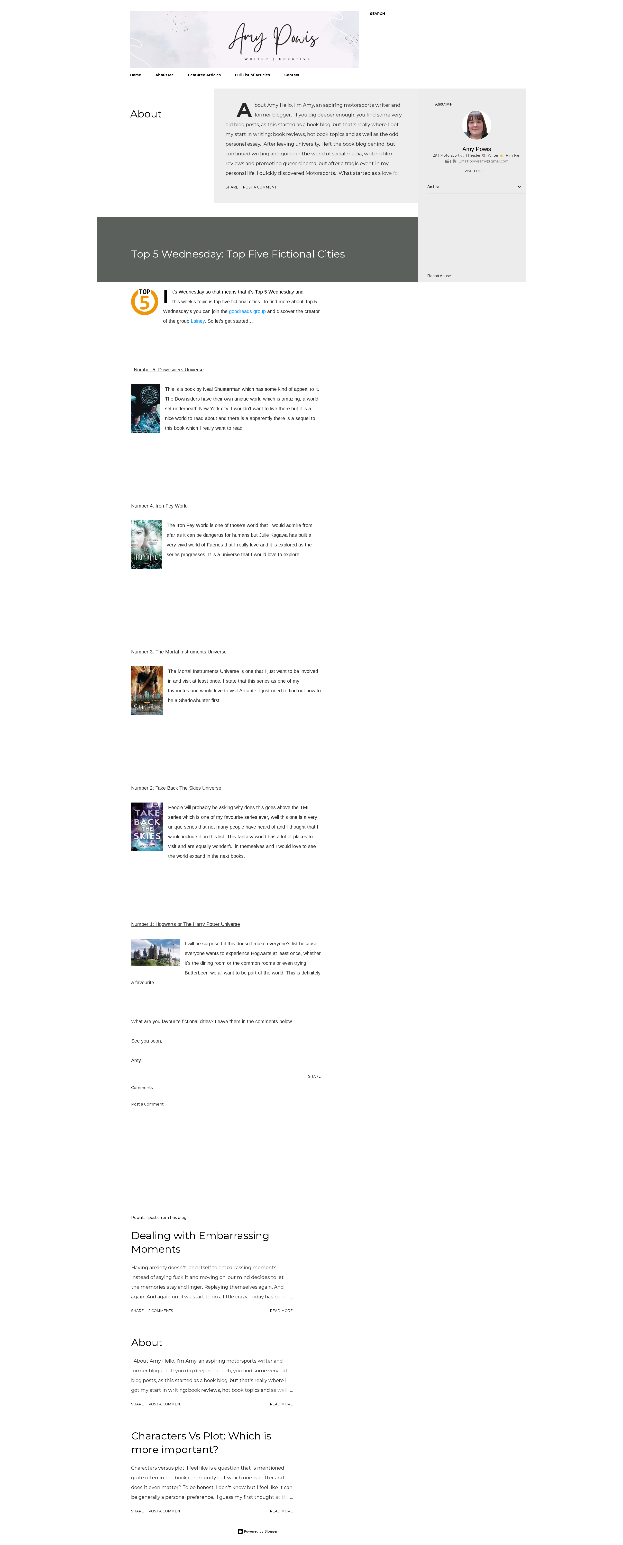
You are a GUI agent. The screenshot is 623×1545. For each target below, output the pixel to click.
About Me (165, 75)
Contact (292, 75)
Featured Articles (204, 75)
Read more (281, 1311)
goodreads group (247, 311)
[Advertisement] (218, 1155)
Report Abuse (439, 276)
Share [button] (232, 187)
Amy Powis (476, 149)
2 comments (160, 1311)
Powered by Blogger (260, 1531)
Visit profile (477, 171)
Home (135, 75)
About (146, 113)
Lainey (198, 321)
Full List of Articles (252, 75)
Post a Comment (259, 187)
